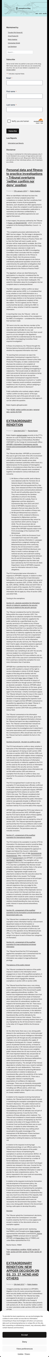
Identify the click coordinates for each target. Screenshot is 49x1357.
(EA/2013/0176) (17, 223)
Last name (11, 105)
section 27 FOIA (28, 1252)
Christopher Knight (14, 43)
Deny (24, 1342)
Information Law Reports (16, 143)
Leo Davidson (12, 46)
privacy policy (10, 70)
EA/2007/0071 (18, 858)
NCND (13, 410)
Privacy (27, 1354)
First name (11, 91)
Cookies (20, 1354)
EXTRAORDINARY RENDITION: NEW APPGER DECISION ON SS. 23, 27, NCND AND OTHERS (22, 1270)
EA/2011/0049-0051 (24, 446)
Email (9, 78)
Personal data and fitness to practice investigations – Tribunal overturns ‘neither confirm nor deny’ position (24, 177)
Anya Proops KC (13, 36)
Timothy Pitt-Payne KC (15, 32)
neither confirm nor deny (24, 410)
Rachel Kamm (33, 431)
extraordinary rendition (18, 1249)
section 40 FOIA (16, 412)
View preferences (24, 1349)
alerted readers (22, 435)
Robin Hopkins (12, 39)
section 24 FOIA (16, 1252)
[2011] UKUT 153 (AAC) (14, 860)
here (20, 678)
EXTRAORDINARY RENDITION (19, 423)
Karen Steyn (20, 1238)
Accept (24, 1335)
